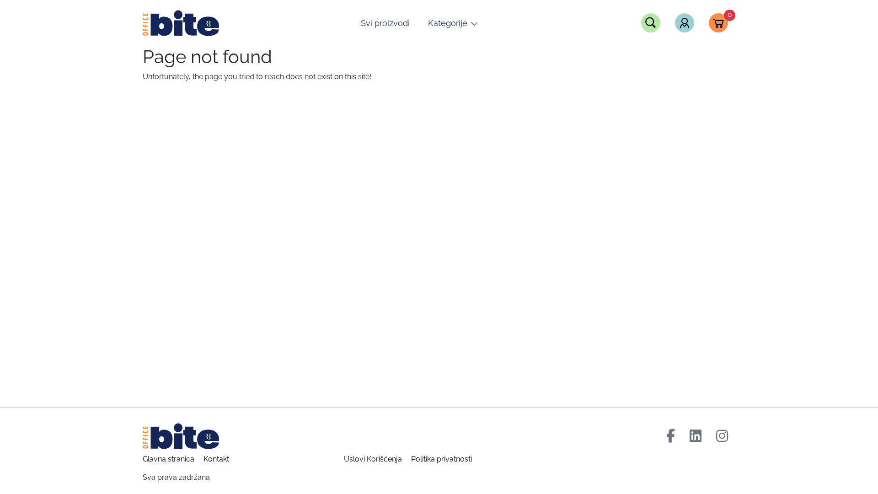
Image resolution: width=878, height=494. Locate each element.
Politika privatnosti (441, 459)
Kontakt (216, 459)
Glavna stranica (168, 459)
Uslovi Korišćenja (373, 459)
